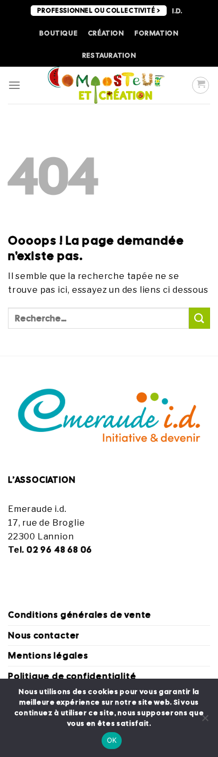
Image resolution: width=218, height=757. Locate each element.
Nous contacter (43, 635)
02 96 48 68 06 (59, 549)
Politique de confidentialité (72, 676)
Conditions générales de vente (79, 614)
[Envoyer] (199, 318)
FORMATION (156, 33)
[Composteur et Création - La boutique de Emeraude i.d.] (106, 85)
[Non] (204, 721)
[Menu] (14, 85)
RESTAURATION (109, 55)
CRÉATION (106, 33)
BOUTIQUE (58, 33)
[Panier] (200, 85)
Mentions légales (48, 655)
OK (112, 740)
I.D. (177, 10)
